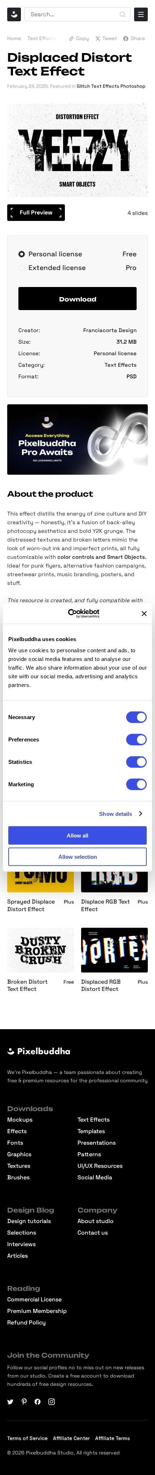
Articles (17, 1256)
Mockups (19, 1120)
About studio (96, 1221)
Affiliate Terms (112, 1438)
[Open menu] (141, 14)
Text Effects (42, 38)
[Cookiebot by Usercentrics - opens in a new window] (72, 613)
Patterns (89, 1154)
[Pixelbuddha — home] (14, 14)
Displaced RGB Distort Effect (101, 985)
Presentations (97, 1143)
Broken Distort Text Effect (27, 985)
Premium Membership (37, 1311)
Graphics (19, 1154)
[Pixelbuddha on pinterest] (24, 1401)
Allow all (77, 835)
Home (14, 38)
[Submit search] (122, 14)
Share (138, 38)
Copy (82, 38)
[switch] (136, 739)
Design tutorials (29, 1221)
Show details (115, 813)
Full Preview (36, 212)
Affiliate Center (71, 1438)
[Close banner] (144, 613)
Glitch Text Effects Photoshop (111, 86)
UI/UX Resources (100, 1166)
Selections (21, 1233)
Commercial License (34, 1299)
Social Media (95, 1177)
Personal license (115, 353)
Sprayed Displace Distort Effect (31, 905)
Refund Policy (26, 1323)
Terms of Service (27, 1438)
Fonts (15, 1143)
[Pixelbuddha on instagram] (51, 1401)
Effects (17, 1131)
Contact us (93, 1233)
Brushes (18, 1177)
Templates (91, 1131)
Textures (18, 1166)
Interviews (21, 1244)
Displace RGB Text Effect (105, 905)
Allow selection (77, 856)
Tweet (109, 38)
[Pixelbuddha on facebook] (38, 1401)
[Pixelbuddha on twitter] (10, 1401)
